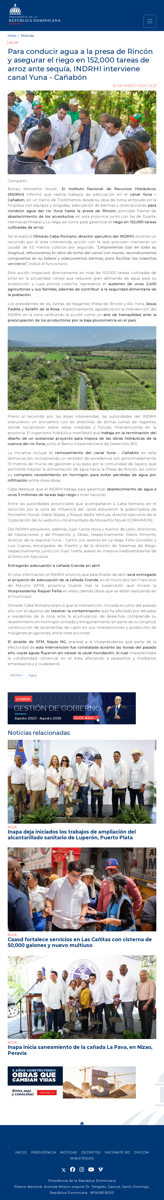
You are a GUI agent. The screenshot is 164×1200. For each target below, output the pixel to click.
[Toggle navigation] (150, 21)
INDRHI (16, 675)
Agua (13, 43)
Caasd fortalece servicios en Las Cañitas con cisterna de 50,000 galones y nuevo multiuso (80, 942)
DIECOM (141, 1152)
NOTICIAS (68, 1152)
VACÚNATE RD (117, 1152)
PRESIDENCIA (43, 1152)
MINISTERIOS (82, 1158)
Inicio (12, 36)
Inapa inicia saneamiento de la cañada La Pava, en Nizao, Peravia (80, 1050)
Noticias (27, 36)
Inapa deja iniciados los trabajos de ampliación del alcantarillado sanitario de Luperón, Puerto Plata (72, 835)
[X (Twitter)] (64, 1169)
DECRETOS (91, 1152)
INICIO (21, 1152)
